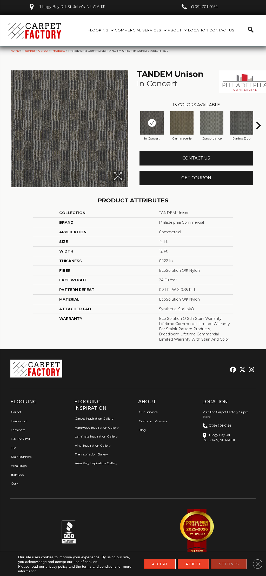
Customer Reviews (153, 421)
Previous (134, 117)
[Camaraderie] (182, 123)
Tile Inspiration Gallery (91, 454)
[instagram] (250, 370)
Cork (14, 483)
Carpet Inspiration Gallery (94, 418)
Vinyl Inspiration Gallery (93, 445)
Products (58, 50)
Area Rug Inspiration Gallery (96, 463)
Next (258, 117)
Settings (229, 564)
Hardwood (18, 421)
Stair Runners (21, 457)
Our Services (148, 412)
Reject (193, 564)
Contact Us (196, 158)
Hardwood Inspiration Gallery (97, 427)
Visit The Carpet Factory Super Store (225, 414)
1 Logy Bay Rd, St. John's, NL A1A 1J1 (72, 6)
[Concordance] (212, 123)
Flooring (29, 50)
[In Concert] (152, 123)
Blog (142, 430)
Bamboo (17, 474)
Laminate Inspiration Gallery (96, 436)
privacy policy (56, 566)
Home (14, 50)
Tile (13, 448)
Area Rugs (18, 466)
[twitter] (241, 370)
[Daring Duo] (242, 123)
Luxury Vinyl (20, 439)
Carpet (43, 50)
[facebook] (232, 370)
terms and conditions (99, 566)
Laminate (18, 430)
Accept (160, 564)
